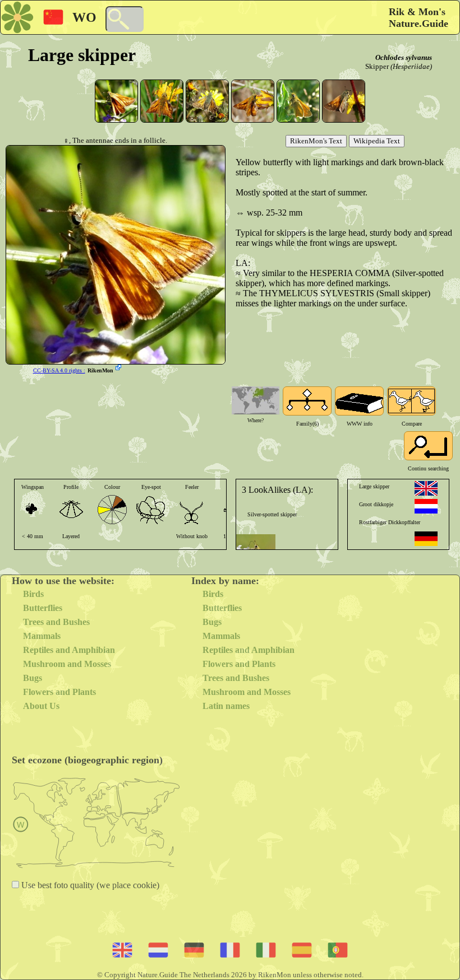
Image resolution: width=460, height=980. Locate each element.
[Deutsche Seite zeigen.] (426, 538)
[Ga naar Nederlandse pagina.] (426, 506)
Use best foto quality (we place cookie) (89, 885)
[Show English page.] (426, 488)
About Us (41, 706)
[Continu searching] (428, 445)
